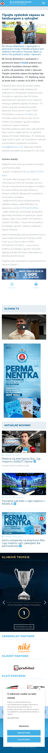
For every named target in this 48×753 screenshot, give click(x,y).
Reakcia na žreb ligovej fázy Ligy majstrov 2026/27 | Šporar (21, 460)
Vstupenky (18, 537)
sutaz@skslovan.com (12, 147)
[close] (39, 689)
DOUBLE (29, 114)
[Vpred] (44, 602)
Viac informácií (13, 718)
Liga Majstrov (19, 497)
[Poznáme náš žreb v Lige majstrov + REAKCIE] (24, 484)
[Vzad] (3, 602)
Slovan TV (18, 455)
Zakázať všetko (23, 733)
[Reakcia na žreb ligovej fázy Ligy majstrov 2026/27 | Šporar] (24, 442)
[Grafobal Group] (36, 687)
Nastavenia (24, 726)
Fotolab (24, 63)
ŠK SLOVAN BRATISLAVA (21, 3)
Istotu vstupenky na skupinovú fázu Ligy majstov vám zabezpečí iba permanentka (23, 543)
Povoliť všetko (24, 740)
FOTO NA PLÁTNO (29, 208)
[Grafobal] (24, 667)
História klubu (24, 627)
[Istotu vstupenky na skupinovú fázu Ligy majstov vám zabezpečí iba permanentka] (24, 523)
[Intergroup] (12, 687)
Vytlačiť (36, 288)
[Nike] (24, 648)
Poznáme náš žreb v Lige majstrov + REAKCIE (23, 502)
